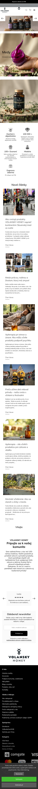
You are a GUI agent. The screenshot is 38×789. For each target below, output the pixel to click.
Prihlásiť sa (19, 632)
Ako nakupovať (7, 697)
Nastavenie (19, 774)
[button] (2, 18)
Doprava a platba (8, 710)
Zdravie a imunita (8, 742)
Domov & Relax (7, 747)
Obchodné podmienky (9, 702)
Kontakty (5, 688)
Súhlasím (19, 779)
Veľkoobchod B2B (8, 727)
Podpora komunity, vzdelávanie (12, 677)
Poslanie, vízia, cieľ (8, 685)
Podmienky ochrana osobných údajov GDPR (17, 716)
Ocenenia (5, 674)
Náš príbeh (5, 680)
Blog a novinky (7, 682)
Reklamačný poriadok (9, 713)
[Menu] (34, 10)
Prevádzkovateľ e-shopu (10, 699)
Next (34, 596)
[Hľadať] (26, 10)
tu (28, 770)
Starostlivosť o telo (8, 744)
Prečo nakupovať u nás (10, 708)
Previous (4, 596)
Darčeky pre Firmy (8, 730)
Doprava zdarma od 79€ (19, 1)
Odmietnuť (19, 785)
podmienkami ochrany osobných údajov (19, 638)
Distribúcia (5, 725)
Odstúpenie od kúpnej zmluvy (12, 705)
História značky (7, 671)
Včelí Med (5, 739)
